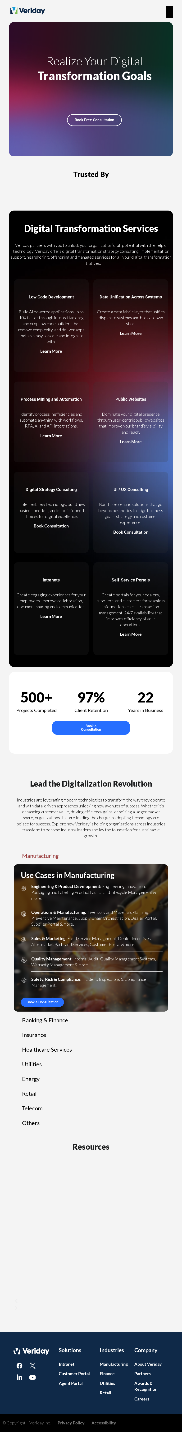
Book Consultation (51, 525)
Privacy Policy (71, 1422)
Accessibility (103, 1422)
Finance (107, 1373)
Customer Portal (74, 1373)
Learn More (51, 351)
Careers (141, 1398)
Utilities (107, 1383)
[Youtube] (32, 1377)
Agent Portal (71, 1383)
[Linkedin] (19, 1377)
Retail (105, 1392)
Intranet (66, 1364)
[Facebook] (19, 1365)
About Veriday (148, 1364)
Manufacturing (114, 1364)
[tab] (91, 856)
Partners (142, 1373)
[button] (90, 1300)
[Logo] (32, 1365)
